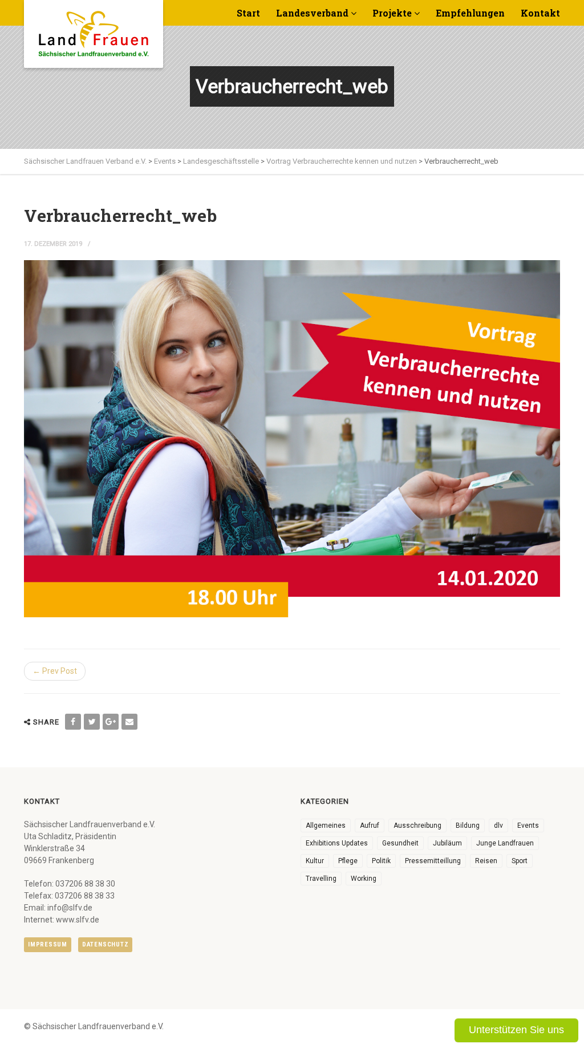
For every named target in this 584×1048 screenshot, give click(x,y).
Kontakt (540, 13)
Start (248, 13)
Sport (520, 861)
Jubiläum (447, 843)
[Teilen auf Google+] (111, 722)
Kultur (315, 861)
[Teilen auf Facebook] (73, 722)
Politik (381, 861)
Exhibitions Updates (337, 843)
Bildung (468, 826)
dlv (498, 826)
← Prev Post (55, 670)
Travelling (321, 879)
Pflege (348, 861)
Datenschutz (105, 944)
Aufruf (369, 826)
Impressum (47, 944)
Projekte (392, 13)
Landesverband (312, 13)
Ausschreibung (417, 826)
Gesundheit (400, 843)
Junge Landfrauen (505, 843)
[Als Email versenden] (129, 722)
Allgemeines (326, 826)
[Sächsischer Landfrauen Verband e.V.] (93, 29)
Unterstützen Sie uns (516, 1029)
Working (363, 879)
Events (528, 826)
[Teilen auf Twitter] (92, 722)
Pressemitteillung (433, 861)
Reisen (486, 861)
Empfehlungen (470, 13)
